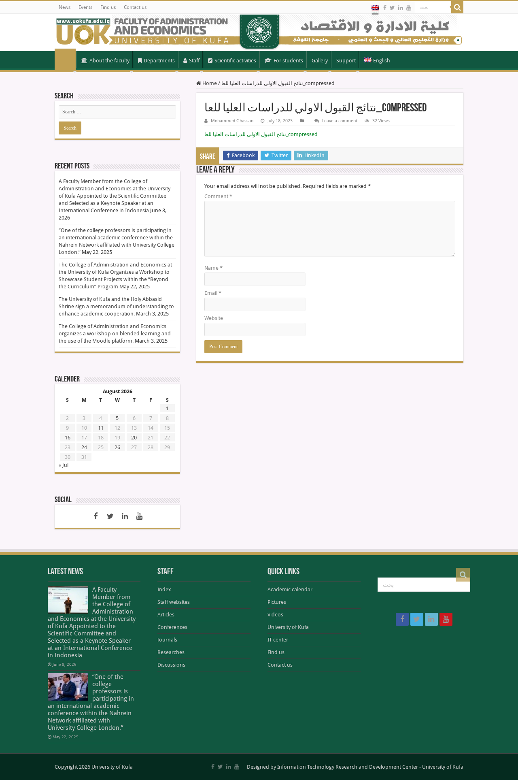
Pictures (276, 602)
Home (65, 60)
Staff (194, 61)
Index (164, 589)
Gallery (320, 61)
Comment (218, 196)
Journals (167, 640)
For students (288, 61)
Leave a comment (339, 121)
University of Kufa (288, 627)
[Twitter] (392, 8)
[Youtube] (408, 8)
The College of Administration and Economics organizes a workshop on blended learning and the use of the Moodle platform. (115, 333)
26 (117, 447)
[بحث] (457, 7)
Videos (275, 615)
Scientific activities (235, 61)
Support (346, 61)
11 (101, 428)
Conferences (172, 627)
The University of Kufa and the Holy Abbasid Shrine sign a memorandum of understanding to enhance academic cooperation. (116, 306)
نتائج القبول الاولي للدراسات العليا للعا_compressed (261, 134)
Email (212, 293)
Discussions (171, 665)
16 (67, 438)
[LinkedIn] (400, 8)
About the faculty (109, 61)
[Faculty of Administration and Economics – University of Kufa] (259, 32)
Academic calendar (289, 589)
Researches (171, 652)
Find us (108, 7)
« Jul (63, 465)
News (64, 7)
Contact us (135, 7)
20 (134, 438)
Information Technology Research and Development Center (347, 767)
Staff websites (173, 602)
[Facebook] (384, 8)
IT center (277, 640)
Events (85, 7)
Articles (165, 615)
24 (84, 447)
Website (213, 318)
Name (213, 268)
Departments (159, 61)
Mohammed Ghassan (232, 121)
